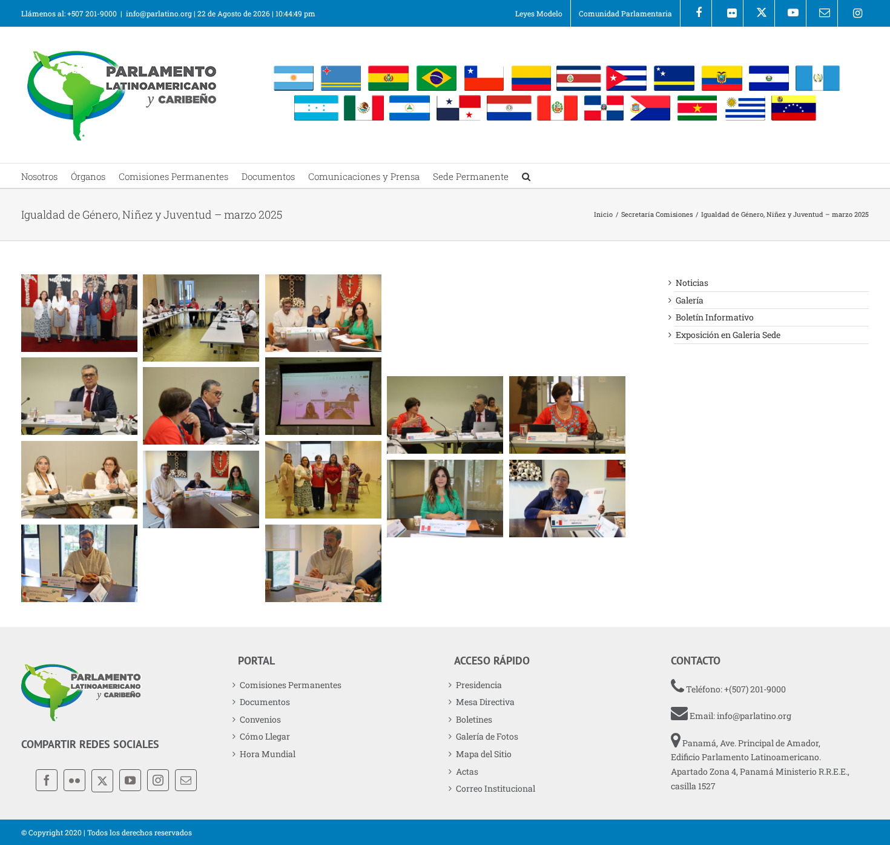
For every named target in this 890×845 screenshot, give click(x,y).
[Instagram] (853, 13)
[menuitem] (538, 13)
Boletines (474, 719)
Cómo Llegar (265, 736)
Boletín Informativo (715, 317)
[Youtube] (790, 13)
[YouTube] (130, 780)
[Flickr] (727, 13)
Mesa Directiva (485, 701)
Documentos (265, 701)
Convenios (260, 719)
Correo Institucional (495, 788)
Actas (467, 771)
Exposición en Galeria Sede (728, 334)
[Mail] (186, 780)
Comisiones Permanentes (290, 685)
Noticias (692, 282)
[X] (758, 13)
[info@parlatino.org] (821, 13)
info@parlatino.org (159, 13)
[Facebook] (696, 13)
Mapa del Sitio (484, 754)
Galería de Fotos (487, 736)
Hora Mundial (267, 754)
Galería (690, 300)
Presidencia (479, 685)
